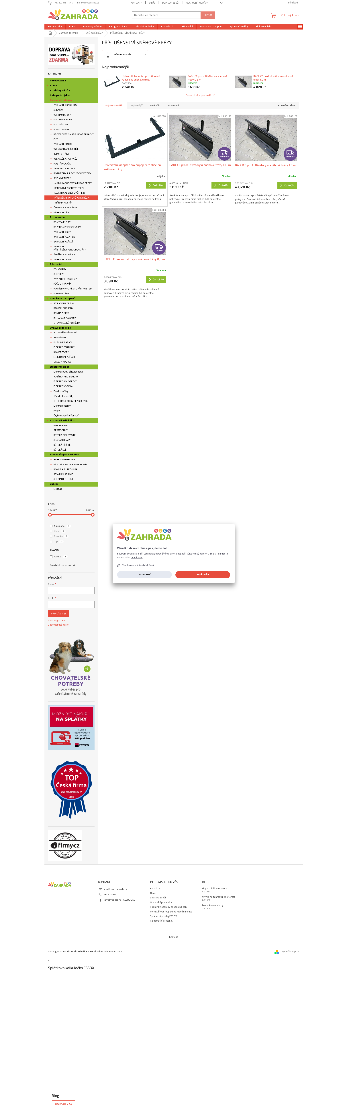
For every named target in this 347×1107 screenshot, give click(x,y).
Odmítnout (137, 557)
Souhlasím (203, 574)
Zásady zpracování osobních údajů (138, 565)
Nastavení (144, 574)
